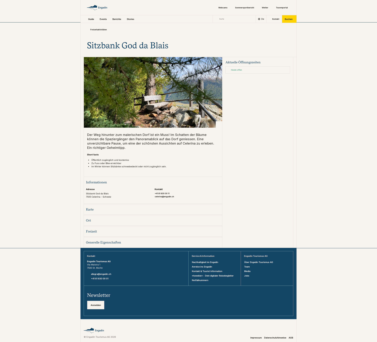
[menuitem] (103, 19)
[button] (91, 19)
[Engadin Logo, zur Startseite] (101, 7)
